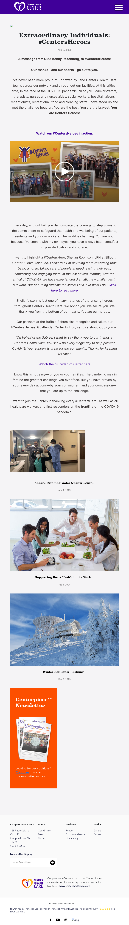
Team (41, 834)
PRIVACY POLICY (17, 909)
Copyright (45, 909)
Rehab (69, 830)
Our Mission (44, 830)
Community (72, 838)
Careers (42, 838)
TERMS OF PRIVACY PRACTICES (65, 909)
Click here (22, 772)
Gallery (97, 830)
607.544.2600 (17, 845)
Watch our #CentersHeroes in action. (65, 133)
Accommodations (75, 834)
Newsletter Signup (21, 854)
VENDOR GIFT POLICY (89, 909)
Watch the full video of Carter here (64, 364)
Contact (97, 834)
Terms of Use (32, 909)
